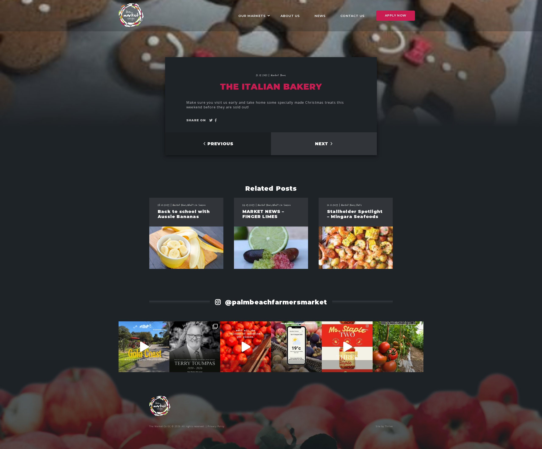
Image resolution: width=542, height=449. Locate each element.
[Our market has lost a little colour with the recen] (194, 346)
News (320, 16)
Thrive (389, 426)
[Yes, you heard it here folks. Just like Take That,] (347, 346)
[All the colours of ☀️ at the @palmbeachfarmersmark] (245, 346)
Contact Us (352, 16)
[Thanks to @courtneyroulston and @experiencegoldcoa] (144, 346)
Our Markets (252, 16)
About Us (290, 16)
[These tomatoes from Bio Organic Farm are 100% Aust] (398, 346)
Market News (278, 75)
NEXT (322, 143)
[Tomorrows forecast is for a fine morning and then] (296, 346)
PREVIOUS (220, 143)
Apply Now (395, 15)
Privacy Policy (216, 426)
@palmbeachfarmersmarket (275, 302)
